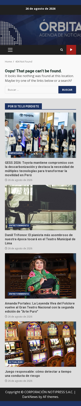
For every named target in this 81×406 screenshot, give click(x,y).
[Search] (61, 50)
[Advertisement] (40, 31)
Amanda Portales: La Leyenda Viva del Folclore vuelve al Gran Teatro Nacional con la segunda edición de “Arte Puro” (40, 276)
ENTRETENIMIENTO (19, 225)
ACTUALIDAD (16, 362)
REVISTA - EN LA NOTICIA (71, 50)
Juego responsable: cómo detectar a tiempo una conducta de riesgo (40, 344)
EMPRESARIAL (16, 153)
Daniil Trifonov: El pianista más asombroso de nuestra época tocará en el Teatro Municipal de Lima (40, 207)
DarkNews (30, 397)
